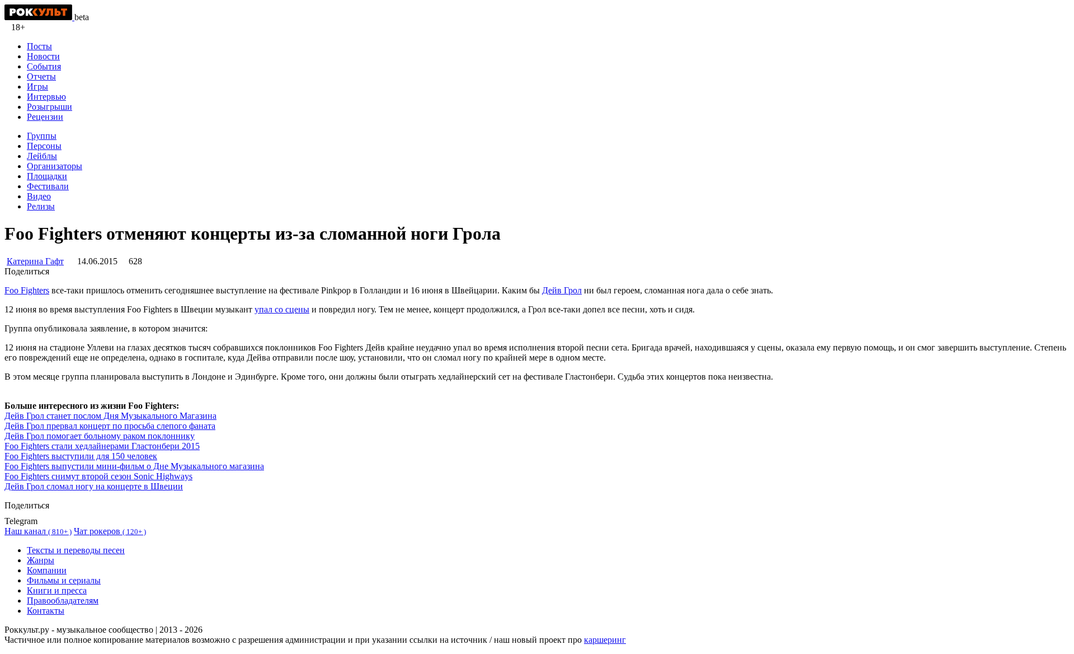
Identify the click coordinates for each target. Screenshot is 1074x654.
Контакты (45, 610)
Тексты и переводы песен (76, 550)
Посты (39, 46)
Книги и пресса (57, 590)
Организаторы (54, 166)
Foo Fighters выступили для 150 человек (80, 456)
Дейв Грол (562, 290)
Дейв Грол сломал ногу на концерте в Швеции (93, 486)
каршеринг (605, 639)
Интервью (46, 96)
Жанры (40, 560)
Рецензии (45, 117)
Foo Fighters (26, 290)
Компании (47, 570)
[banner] (39, 17)
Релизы (41, 206)
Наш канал (38, 531)
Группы (41, 136)
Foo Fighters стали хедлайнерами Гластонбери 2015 (102, 446)
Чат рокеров (110, 531)
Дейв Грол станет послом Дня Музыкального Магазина (110, 416)
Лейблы (42, 156)
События (44, 66)
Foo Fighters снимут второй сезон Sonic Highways (98, 476)
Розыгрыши (49, 106)
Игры (37, 86)
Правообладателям (62, 600)
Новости (43, 56)
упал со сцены (282, 309)
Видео (39, 196)
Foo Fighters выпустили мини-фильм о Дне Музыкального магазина (134, 466)
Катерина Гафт (35, 261)
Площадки (47, 176)
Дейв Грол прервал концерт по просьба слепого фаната (109, 426)
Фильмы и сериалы (64, 580)
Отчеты (41, 76)
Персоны (44, 146)
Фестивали (48, 186)
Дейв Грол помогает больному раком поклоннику (99, 436)
